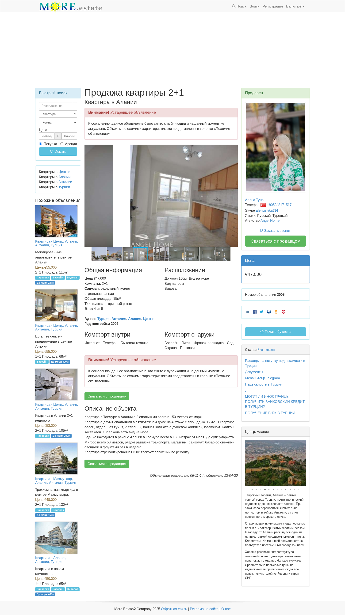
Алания (134, 319)
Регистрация (273, 6)
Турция (103, 319)
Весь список (266, 350)
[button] (233, 149)
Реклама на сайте (204, 609)
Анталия (118, 319)
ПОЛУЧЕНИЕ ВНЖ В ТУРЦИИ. (270, 413)
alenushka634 (267, 210)
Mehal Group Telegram (262, 378)
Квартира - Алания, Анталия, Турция (50, 560)
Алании (64, 177)
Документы (254, 372)
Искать (60, 152)
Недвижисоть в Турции (263, 384)
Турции (64, 187)
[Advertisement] (172, 50)
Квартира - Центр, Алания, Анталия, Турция (56, 243)
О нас (226, 609)
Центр (148, 319)
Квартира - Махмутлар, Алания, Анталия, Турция (55, 481)
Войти (254, 6)
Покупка (50, 144)
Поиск (241, 6)
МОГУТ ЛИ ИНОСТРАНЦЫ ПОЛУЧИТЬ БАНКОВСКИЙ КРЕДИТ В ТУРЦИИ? (275, 401)
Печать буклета (277, 332)
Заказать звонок (277, 230)
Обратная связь (174, 609)
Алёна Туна (254, 200)
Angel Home (270, 220)
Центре (64, 172)
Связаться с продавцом (107, 396)
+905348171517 (278, 205)
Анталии (65, 182)
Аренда (71, 144)
